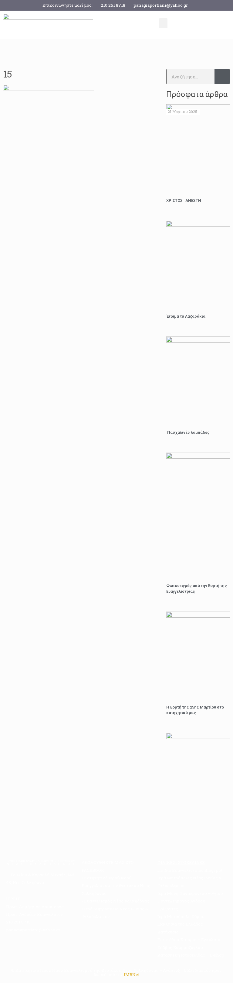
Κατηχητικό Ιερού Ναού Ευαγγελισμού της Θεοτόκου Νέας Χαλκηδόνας (116, 885)
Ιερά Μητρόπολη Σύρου (180, 916)
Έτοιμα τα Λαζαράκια (185, 316)
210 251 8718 (113, 5)
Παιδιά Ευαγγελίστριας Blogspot (189, 870)
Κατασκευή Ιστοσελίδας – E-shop (190, 955)
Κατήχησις (168, 932)
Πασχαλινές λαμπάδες (188, 432)
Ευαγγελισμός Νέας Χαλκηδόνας (116, 901)
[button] (163, 23)
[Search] (222, 76)
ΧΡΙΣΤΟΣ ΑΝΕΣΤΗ (183, 200)
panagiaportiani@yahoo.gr (160, 5)
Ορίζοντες (167, 909)
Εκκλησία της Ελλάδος (180, 924)
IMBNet (132, 974)
